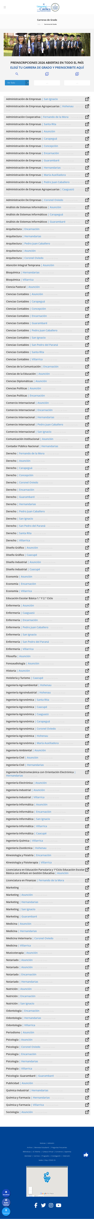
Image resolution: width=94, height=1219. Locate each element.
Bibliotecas (27, 1152)
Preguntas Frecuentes (59, 1147)
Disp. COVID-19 (50, 1160)
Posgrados (45, 1156)
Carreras (37, 1156)
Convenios (59, 1152)
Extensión (66, 1156)
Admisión (50, 1143)
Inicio (38, 24)
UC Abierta (36, 1152)
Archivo (29, 1147)
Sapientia (68, 1152)
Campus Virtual (47, 1152)
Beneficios (6, 1194)
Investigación (56, 1156)
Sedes (41, 1160)
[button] (85, 1154)
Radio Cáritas (6, 1204)
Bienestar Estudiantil (41, 1147)
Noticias (43, 1143)
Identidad (27, 1156)
